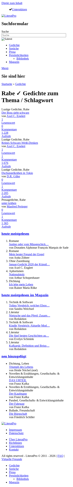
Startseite (6, 84)
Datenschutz (16, 433)
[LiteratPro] (8, 15)
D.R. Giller (13, 176)
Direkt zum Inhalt (11, 3)
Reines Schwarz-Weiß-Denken (19, 142)
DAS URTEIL (18, 380)
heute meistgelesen (15, 234)
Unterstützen (19, 9)
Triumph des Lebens (21, 366)
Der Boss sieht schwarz (15, 112)
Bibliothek (22, 58)
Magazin (14, 61)
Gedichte (14, 45)
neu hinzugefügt (13, 356)
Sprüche (14, 48)
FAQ (60, 455)
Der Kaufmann (18, 393)
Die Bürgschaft (18, 413)
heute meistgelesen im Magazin (24, 295)
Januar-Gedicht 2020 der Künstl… (29, 264)
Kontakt (14, 449)
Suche (5, 31)
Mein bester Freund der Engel (26, 254)
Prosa (12, 51)
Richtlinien (15, 442)
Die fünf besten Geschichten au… (29, 335)
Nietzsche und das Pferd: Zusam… (29, 315)
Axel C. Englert (16, 116)
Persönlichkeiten (18, 55)
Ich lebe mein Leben (21, 284)
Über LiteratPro (18, 439)
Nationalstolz (17, 274)
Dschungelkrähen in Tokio (17, 173)
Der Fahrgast (16, 403)
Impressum (15, 429)
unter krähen (8, 203)
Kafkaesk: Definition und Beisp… (29, 345)
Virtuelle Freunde (11, 459)
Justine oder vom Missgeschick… (29, 244)
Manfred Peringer (17, 206)
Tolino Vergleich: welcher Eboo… (29, 305)
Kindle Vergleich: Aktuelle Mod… (29, 325)
